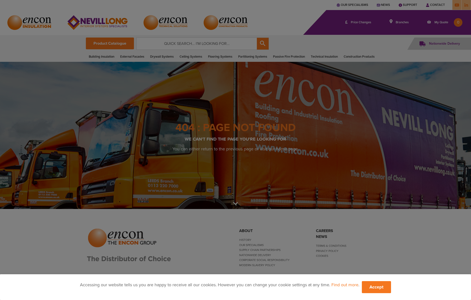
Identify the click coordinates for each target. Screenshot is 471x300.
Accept (376, 287)
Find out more (344, 284)
